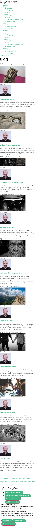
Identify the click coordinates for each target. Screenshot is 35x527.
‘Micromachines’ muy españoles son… (13, 273)
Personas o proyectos (7, 413)
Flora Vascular (11, 21)
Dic (8, 18)
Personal (5, 23)
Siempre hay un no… (7, 227)
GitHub (9, 12)
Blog (8, 25)
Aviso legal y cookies (16, 483)
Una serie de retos (6, 321)
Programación (7, 7)
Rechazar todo (19, 521)
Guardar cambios (9, 524)
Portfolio (5, 5)
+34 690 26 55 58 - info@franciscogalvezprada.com (15, 478)
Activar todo (7, 521)
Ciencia (5, 14)
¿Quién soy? (10, 28)
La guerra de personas (8, 367)
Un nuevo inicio (5, 459)
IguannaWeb (10, 9)
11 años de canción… (7, 99)
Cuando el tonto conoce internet (11, 183)
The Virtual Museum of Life (15, 19)
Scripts (9, 16)
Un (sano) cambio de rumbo (10, 145)
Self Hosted (10, 10)
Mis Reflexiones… (11, 27)
